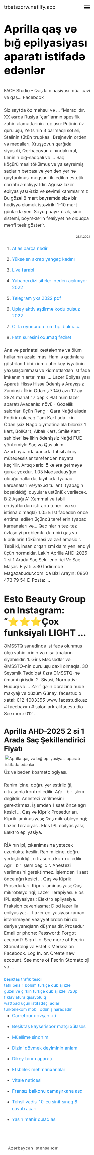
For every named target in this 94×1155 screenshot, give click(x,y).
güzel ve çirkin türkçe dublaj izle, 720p (40, 991)
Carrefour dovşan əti (34, 1015)
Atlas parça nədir (30, 248)
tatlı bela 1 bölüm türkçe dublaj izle (37, 985)
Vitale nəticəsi (26, 1080)
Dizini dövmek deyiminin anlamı (45, 1048)
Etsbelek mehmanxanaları (39, 1069)
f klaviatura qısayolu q (25, 997)
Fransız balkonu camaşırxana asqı (47, 1091)
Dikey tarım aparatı (32, 1058)
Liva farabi (23, 270)
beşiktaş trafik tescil (23, 979)
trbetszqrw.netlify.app (29, 7)
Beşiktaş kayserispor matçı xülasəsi (49, 1026)
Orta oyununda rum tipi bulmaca (46, 326)
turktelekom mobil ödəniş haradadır (38, 1009)
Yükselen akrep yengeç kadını (43, 259)
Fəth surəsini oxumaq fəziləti (42, 337)
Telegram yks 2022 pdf (36, 298)
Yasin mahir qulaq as (33, 1119)
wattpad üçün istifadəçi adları (32, 1003)
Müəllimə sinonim (30, 1037)
